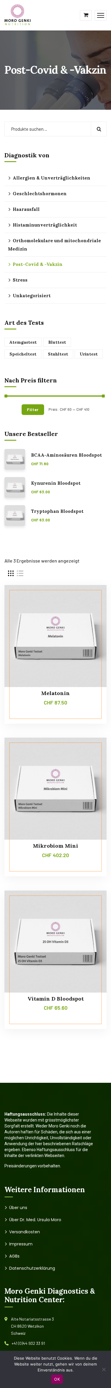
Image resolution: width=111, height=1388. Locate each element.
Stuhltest (58, 354)
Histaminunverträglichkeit (45, 225)
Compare (90, 598)
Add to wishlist (90, 612)
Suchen (99, 129)
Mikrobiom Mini (55, 845)
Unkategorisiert (32, 295)
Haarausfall (26, 209)
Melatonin (55, 693)
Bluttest (57, 342)
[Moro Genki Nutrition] (17, 14)
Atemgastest (23, 342)
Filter (33, 409)
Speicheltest (22, 354)
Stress (20, 280)
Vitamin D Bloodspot (56, 998)
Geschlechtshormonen (40, 193)
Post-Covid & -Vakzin (37, 264)
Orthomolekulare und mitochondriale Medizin (54, 245)
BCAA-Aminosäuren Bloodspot (66, 455)
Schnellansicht (90, 625)
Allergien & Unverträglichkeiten (51, 178)
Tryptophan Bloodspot (57, 511)
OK (57, 1379)
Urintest (89, 354)
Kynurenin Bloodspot (56, 483)
